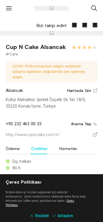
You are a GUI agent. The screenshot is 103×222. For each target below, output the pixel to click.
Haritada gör (82, 90)
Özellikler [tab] (39, 148)
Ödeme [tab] (13, 148)
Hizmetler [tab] (68, 148)
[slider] (84, 47)
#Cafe (12, 54)
